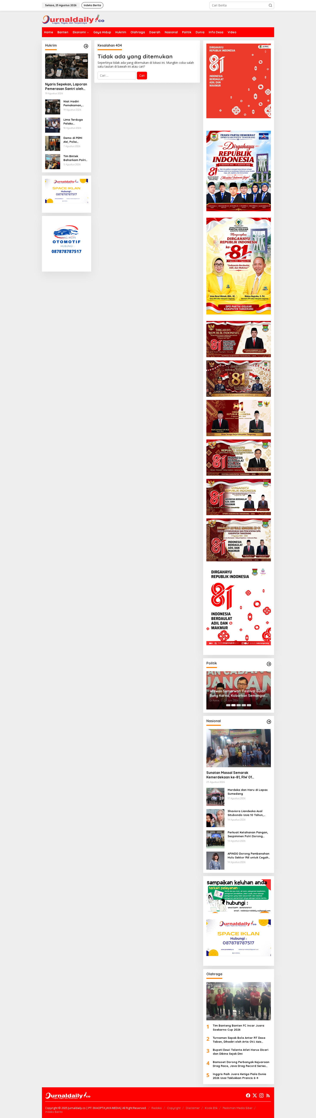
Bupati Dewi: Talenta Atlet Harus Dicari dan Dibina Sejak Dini (240, 1051)
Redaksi (156, 1108)
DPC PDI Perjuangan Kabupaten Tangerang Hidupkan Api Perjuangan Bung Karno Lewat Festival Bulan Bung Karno (236, 693)
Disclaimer (193, 1108)
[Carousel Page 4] (244, 705)
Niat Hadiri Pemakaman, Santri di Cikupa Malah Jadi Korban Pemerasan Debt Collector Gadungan (75, 103)
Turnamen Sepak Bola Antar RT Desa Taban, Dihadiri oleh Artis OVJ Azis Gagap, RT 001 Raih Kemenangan (239, 1040)
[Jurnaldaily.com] (73, 19)
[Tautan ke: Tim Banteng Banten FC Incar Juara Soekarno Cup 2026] (238, 1001)
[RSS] (268, 1095)
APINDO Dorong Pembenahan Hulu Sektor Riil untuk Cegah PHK (248, 855)
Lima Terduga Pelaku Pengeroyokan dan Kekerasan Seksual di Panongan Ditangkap (74, 121)
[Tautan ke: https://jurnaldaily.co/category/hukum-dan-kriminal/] (86, 46)
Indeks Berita (54, 1111)
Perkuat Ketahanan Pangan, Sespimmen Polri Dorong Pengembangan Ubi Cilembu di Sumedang (248, 834)
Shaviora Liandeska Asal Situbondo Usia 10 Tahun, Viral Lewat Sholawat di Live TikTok (248, 813)
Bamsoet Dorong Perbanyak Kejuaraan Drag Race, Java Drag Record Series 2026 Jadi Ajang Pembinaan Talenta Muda (241, 1064)
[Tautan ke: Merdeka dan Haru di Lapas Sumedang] (215, 796)
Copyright (174, 1108)
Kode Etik (211, 1108)
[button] (270, 5)
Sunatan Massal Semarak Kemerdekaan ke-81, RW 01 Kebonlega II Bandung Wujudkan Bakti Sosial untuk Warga (238, 774)
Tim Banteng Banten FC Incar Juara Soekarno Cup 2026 (238, 1027)
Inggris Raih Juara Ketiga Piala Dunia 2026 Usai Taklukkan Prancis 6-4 (239, 1076)
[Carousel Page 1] (228, 705)
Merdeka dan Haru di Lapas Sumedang (248, 791)
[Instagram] (261, 1095)
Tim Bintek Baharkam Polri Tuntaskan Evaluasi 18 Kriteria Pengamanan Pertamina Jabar (74, 158)
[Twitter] (255, 1095)
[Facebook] (248, 1095)
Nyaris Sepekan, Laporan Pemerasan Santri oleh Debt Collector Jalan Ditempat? (66, 86)
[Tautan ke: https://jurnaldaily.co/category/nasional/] (269, 721)
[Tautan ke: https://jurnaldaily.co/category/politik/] (269, 664)
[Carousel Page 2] (233, 705)
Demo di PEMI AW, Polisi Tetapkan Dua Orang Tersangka (73, 140)
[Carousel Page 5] (249, 705)
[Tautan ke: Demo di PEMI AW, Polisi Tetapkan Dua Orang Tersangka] (52, 143)
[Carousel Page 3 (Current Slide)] (238, 705)
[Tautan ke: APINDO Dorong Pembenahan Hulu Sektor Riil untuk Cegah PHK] (215, 860)
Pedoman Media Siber (237, 1108)
